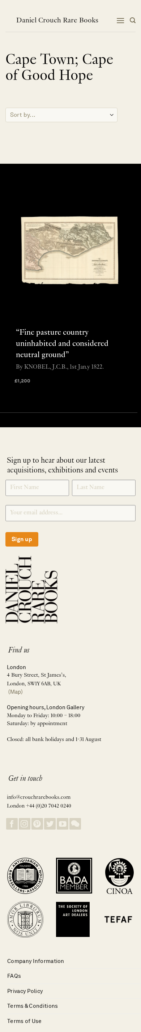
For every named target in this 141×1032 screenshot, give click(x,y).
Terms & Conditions (32, 1005)
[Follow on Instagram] (24, 824)
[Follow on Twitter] (50, 824)
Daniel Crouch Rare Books (57, 21)
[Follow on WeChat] (75, 824)
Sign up (22, 539)
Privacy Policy (25, 991)
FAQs (14, 975)
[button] (120, 20)
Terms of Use (24, 1021)
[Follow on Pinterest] (37, 824)
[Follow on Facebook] (12, 824)
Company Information (35, 961)
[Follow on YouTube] (62, 824)
